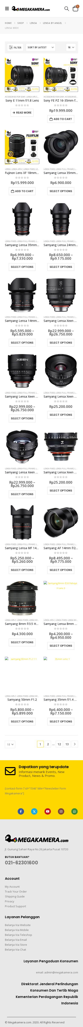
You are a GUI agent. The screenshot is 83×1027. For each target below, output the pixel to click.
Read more (23, 112)
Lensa (8, 169)
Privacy (9, 901)
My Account (12, 886)
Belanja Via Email (16, 940)
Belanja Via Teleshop (18, 935)
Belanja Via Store (16, 945)
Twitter (34, 811)
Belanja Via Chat (15, 949)
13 (67, 744)
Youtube (47, 811)
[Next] (75, 744)
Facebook (21, 811)
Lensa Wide (34, 620)
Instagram (61, 811)
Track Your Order (16, 891)
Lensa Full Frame (65, 169)
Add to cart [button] (63, 119)
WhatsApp (74, 811)
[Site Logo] (31, 8)
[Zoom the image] (37, 837)
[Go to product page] (22, 75)
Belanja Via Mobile (17, 930)
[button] (8, 8)
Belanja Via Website (18, 925)
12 (59, 744)
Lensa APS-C (31, 96)
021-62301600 (21, 862)
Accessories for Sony (15, 96)
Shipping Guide (15, 896)
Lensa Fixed (29, 169)
